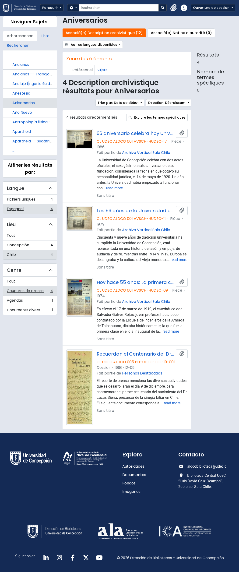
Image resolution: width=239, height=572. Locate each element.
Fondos (129, 483)
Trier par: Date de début (119, 102)
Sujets (102, 70)
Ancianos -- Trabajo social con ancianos (49, 74)
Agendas (30, 301)
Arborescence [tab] (20, 36)
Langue (15, 188)
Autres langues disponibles (94, 44)
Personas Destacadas (142, 373)
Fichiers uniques (30, 200)
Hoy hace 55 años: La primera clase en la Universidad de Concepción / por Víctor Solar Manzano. (135, 282)
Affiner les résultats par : (30, 168)
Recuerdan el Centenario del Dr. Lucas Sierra (135, 354)
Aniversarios (23, 103)
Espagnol (30, 210)
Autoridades (133, 466)
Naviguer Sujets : (30, 21)
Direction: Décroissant (167, 102)
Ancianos (20, 64)
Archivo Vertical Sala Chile (146, 152)
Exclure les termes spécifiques (159, 117)
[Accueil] (21, 8)
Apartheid (21, 131)
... (13, 55)
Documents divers (30, 311)
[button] (174, 8)
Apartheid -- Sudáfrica (33, 141)
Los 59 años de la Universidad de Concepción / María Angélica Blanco (135, 210)
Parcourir (50, 7)
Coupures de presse (30, 292)
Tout (11, 235)
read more (114, 188)
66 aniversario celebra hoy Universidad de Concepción (135, 133)
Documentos (134, 474)
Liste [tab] (45, 36)
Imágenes (131, 491)
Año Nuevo (22, 112)
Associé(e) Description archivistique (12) (104, 32)
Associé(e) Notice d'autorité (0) (181, 32)
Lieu (11, 224)
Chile (30, 255)
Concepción (30, 246)
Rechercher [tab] (18, 45)
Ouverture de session (211, 7)
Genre (14, 270)
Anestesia (21, 93)
